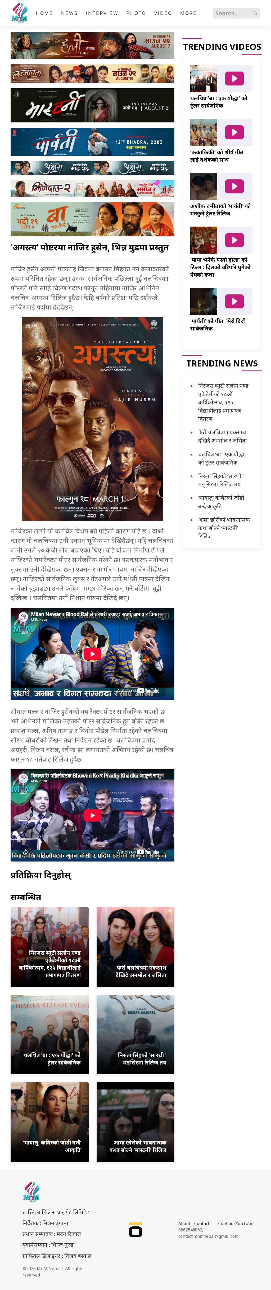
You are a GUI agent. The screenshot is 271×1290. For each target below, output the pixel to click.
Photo (136, 13)
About (184, 1223)
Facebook (226, 1223)
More (188, 13)
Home (44, 13)
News (69, 13)
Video (163, 13)
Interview (102, 13)
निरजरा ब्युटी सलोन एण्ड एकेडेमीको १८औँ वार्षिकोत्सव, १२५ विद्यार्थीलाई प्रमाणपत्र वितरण (223, 402)
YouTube (244, 1223)
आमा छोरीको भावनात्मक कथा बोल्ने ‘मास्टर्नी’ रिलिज (224, 528)
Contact (201, 1223)
